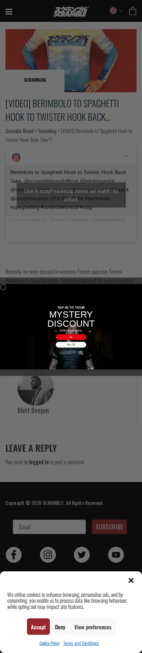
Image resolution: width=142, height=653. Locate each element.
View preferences (92, 627)
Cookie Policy (49, 643)
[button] (131, 580)
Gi (71, 336)
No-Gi (71, 344)
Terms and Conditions (81, 643)
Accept (38, 627)
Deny (60, 627)
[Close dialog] (3, 286)
